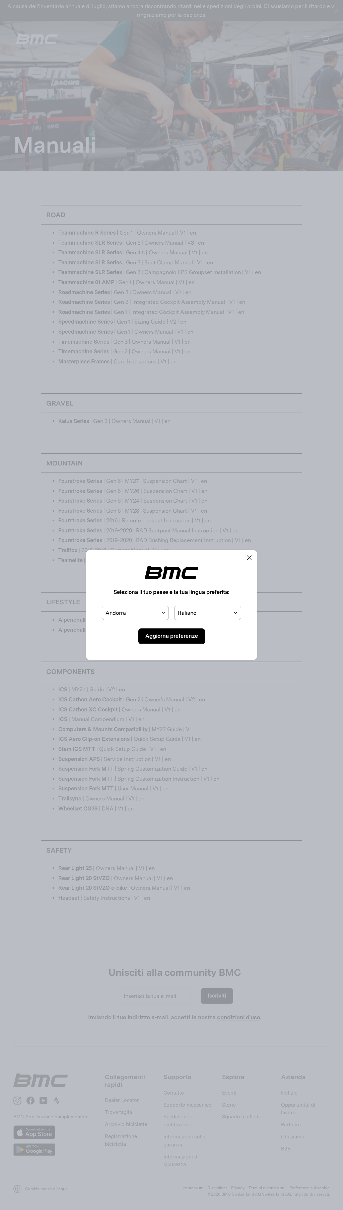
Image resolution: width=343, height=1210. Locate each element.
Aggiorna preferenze (171, 636)
